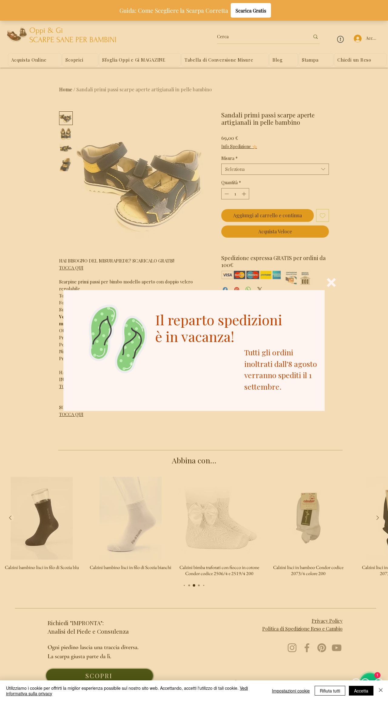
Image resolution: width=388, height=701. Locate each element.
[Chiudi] (380, 690)
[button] (331, 282)
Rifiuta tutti (330, 691)
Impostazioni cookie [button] (291, 691)
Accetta (361, 691)
